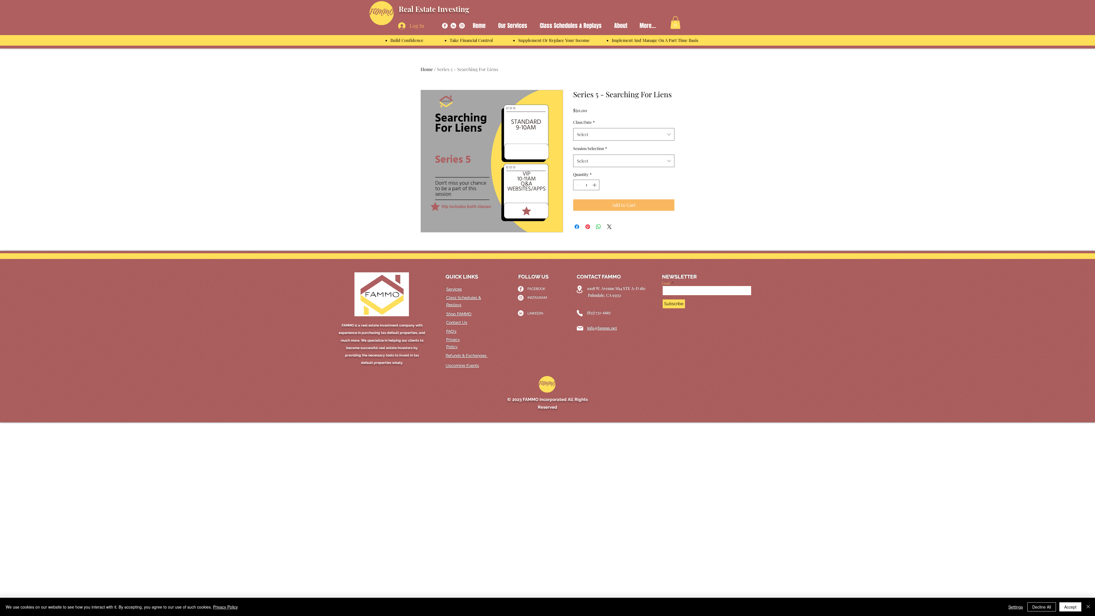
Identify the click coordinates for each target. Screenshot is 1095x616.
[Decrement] (577, 185)
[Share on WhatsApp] (598, 226)
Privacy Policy (225, 607)
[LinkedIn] (453, 26)
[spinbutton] (586, 185)
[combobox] (623, 134)
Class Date (584, 122)
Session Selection (590, 148)
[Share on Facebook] (576, 226)
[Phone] (580, 313)
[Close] (1088, 606)
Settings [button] (1015, 607)
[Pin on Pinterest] (587, 226)
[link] (675, 22)
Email (666, 283)
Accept (1070, 607)
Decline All (1041, 607)
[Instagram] (462, 26)
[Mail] (580, 328)
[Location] (579, 289)
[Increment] (595, 185)
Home (427, 69)
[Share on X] (609, 226)
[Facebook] (445, 26)
